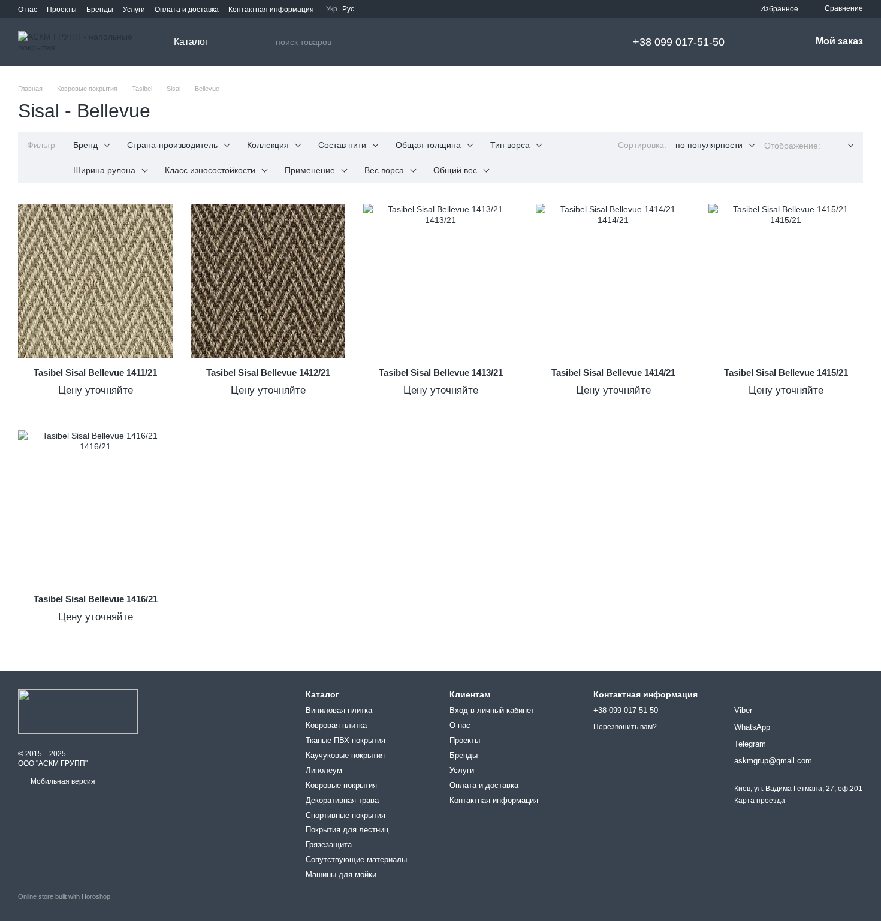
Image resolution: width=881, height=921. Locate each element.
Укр (331, 9)
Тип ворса (510, 145)
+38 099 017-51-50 (679, 42)
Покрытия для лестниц (347, 829)
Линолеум (324, 770)
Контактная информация (271, 9)
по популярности (709, 145)
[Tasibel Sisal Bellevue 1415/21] (785, 281)
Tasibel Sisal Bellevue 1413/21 (441, 372)
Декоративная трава (342, 800)
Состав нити (342, 145)
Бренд (85, 145)
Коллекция (268, 145)
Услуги (134, 9)
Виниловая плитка (339, 710)
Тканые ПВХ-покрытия (345, 740)
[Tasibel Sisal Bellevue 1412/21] (268, 281)
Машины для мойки (341, 874)
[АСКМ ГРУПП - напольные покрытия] (78, 711)
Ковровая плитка (336, 725)
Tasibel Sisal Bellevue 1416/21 (96, 599)
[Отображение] (841, 145)
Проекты (62, 9)
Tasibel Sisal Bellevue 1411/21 (95, 372)
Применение (310, 170)
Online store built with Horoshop (64, 896)
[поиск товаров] (266, 42)
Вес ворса (384, 170)
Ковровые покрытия (341, 785)
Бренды (99, 9)
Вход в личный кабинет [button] (492, 710)
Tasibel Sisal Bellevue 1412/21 (268, 372)
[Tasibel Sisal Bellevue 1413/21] (440, 281)
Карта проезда (759, 800)
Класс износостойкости (210, 170)
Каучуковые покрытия (345, 755)
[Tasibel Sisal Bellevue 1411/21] (95, 281)
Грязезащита (329, 844)
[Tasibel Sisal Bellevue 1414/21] (613, 281)
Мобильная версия (62, 781)
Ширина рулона (104, 170)
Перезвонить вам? (625, 727)
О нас (27, 9)
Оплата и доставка (187, 9)
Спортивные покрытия (345, 815)
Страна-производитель (172, 145)
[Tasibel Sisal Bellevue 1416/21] (95, 507)
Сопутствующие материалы (356, 859)
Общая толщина (428, 145)
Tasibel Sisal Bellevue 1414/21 (613, 372)
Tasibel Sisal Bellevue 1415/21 (786, 372)
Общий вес (455, 170)
